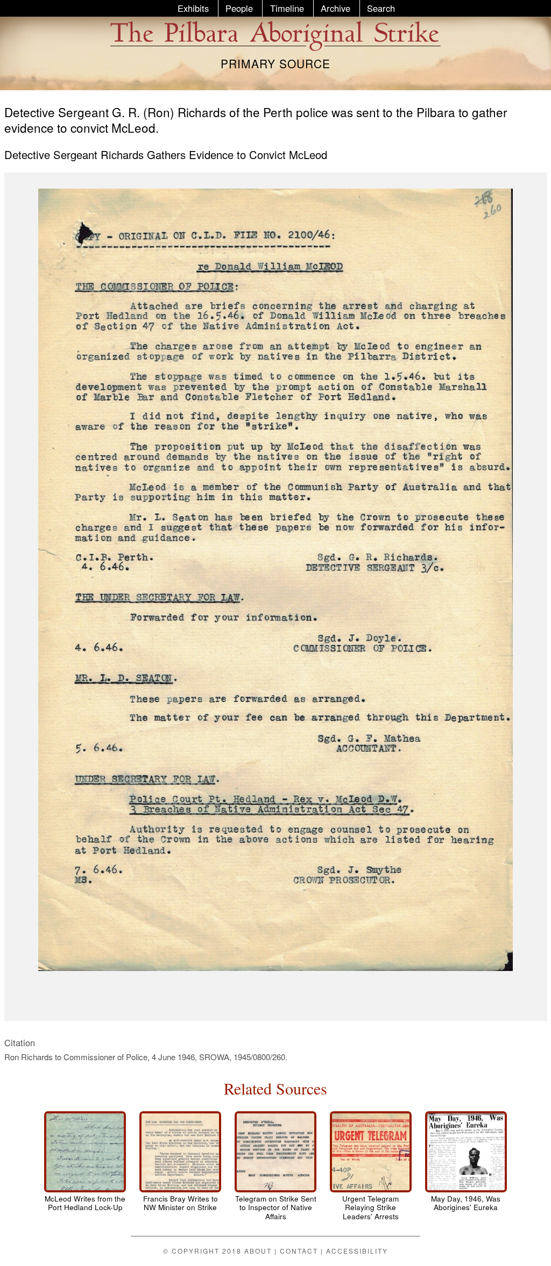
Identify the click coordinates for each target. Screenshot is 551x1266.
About (258, 1250)
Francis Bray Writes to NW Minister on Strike (180, 1203)
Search (381, 8)
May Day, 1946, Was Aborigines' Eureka (465, 1203)
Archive (335, 8)
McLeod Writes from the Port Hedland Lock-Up (85, 1203)
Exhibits (193, 8)
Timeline (287, 8)
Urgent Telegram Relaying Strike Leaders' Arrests (370, 1207)
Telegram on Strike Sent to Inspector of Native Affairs (275, 1207)
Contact (299, 1250)
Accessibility (357, 1250)
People (239, 8)
